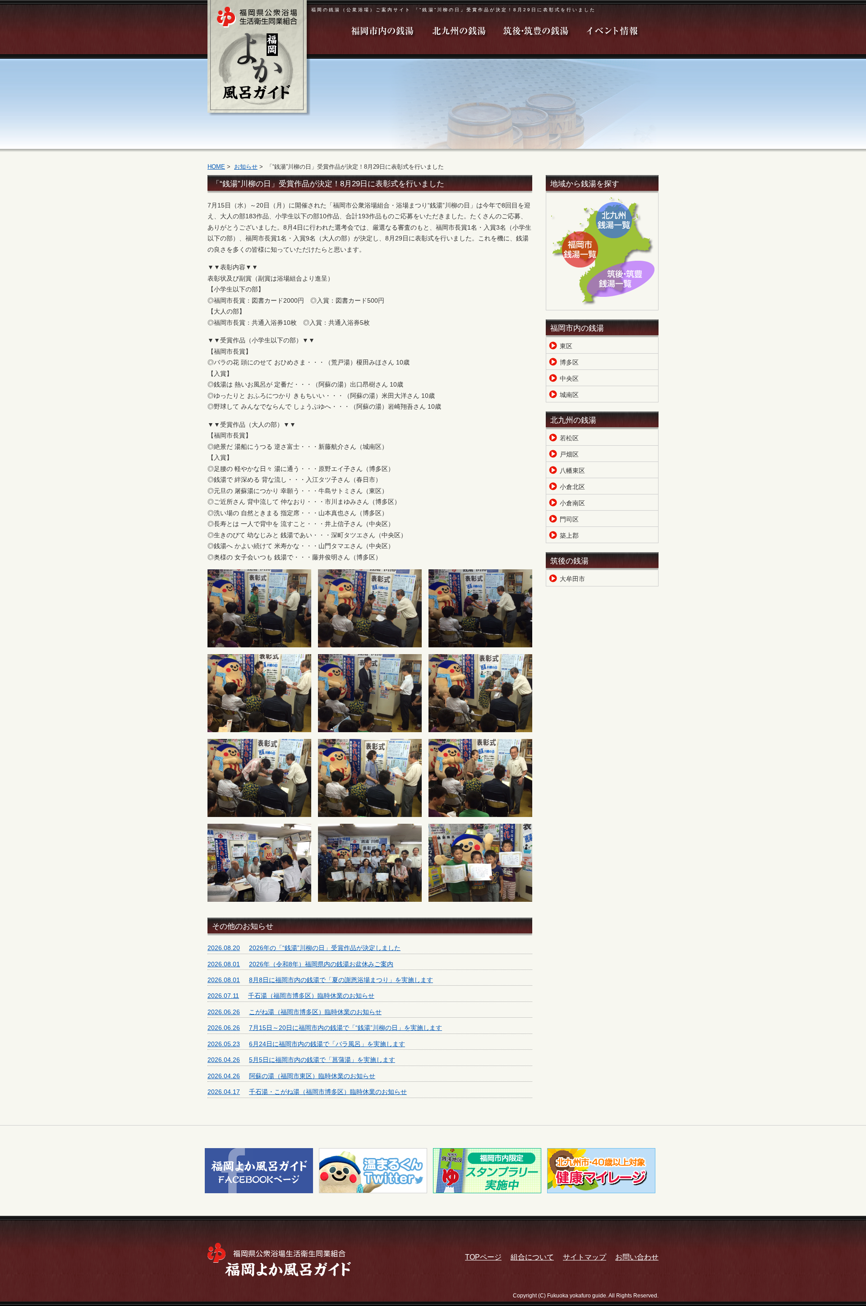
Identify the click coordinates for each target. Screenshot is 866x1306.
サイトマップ (584, 1257)
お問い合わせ (637, 1257)
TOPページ (483, 1257)
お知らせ (246, 166)
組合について (532, 1257)
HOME (216, 166)
